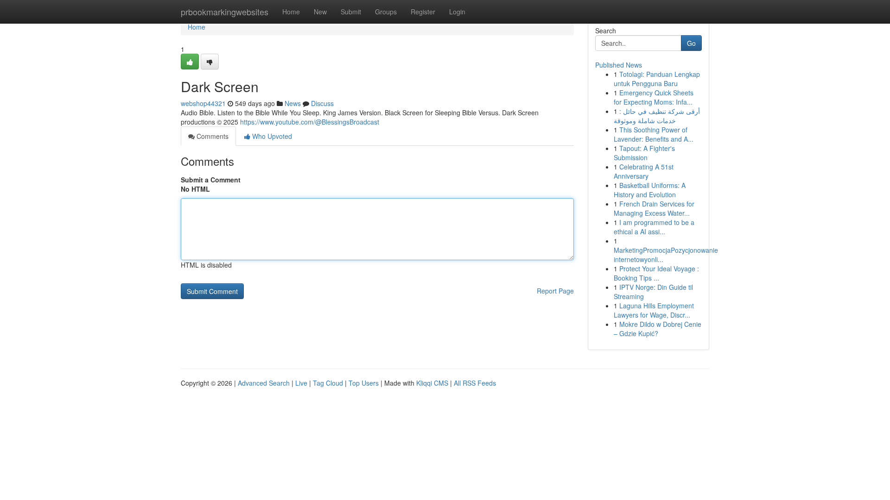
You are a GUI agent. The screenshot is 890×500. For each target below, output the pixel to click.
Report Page (555, 290)
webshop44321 (203, 103)
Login (457, 11)
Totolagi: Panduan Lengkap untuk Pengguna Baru (657, 78)
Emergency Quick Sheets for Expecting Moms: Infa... (653, 97)
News (293, 103)
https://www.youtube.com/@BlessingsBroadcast (309, 121)
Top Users (364, 383)
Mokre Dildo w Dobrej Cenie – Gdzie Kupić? (657, 328)
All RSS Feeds (475, 383)
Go (691, 43)
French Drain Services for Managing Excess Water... (654, 208)
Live (301, 383)
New (320, 11)
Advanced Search (264, 383)
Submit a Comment (211, 179)
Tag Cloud (328, 383)
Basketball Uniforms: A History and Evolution (650, 190)
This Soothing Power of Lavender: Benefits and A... (653, 134)
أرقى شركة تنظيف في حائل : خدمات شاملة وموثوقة (657, 115)
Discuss (322, 103)
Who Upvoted (271, 136)
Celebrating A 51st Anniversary (644, 171)
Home (291, 11)
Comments (212, 136)
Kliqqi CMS (432, 383)
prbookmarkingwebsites (224, 12)
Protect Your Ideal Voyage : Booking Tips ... (656, 273)
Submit (351, 11)
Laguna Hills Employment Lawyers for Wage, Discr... (654, 310)
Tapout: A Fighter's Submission (644, 153)
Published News (618, 64)
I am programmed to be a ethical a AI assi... (654, 227)
